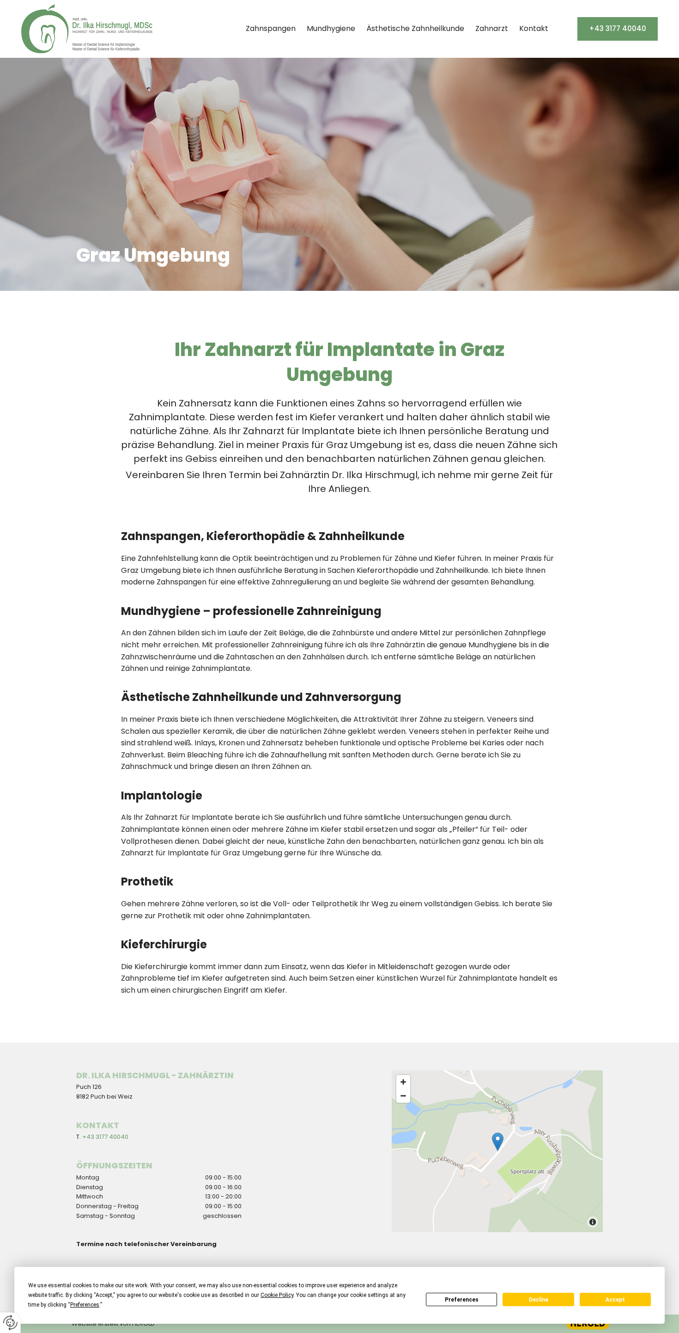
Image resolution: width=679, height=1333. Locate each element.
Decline (538, 1299)
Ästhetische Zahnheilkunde (415, 28)
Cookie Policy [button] (277, 1295)
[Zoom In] (403, 1082)
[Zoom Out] (403, 1096)
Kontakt (533, 28)
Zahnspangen (271, 28)
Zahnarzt (491, 28)
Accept (615, 1299)
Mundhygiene (331, 28)
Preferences (462, 1299)
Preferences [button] (84, 1305)
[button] (617, 29)
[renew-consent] (10, 1322)
